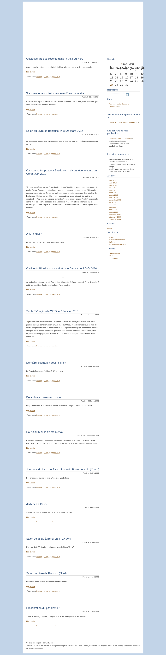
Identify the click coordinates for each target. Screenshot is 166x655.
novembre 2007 (115, 214)
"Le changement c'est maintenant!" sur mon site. (55, 93)
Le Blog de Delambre (48, 10)
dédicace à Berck (36, 504)
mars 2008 (113, 210)
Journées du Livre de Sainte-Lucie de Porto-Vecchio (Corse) (62, 469)
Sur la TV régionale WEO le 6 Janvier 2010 (52, 311)
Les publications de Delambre (120, 138)
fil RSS (111, 237)
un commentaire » (50, 522)
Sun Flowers (113, 258)
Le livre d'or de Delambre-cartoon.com (123, 122)
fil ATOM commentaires (117, 244)
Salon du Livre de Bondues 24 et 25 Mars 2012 (54, 130)
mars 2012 (113, 185)
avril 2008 (112, 207)
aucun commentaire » (52, 76)
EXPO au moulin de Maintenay (44, 432)
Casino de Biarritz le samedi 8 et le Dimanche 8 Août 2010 (61, 268)
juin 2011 (112, 188)
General (39, 76)
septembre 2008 (115, 200)
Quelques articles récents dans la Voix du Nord (54, 58)
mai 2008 (112, 205)
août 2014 (113, 183)
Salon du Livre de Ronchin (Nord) (46, 573)
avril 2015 (112, 180)
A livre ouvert (34, 233)
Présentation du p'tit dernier (42, 608)
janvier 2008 (113, 212)
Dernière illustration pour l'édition (46, 362)
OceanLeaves (114, 253)
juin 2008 (112, 202)
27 (111, 84)
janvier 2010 (113, 195)
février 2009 (113, 197)
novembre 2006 (115, 219)
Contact (110, 228)
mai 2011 (112, 190)
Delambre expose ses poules (43, 397)
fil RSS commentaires (117, 239)
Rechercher (112, 90)
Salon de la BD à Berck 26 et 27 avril (48, 538)
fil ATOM (112, 242)
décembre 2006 (115, 217)
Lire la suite (30, 72)
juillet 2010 (113, 193)
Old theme (113, 256)
